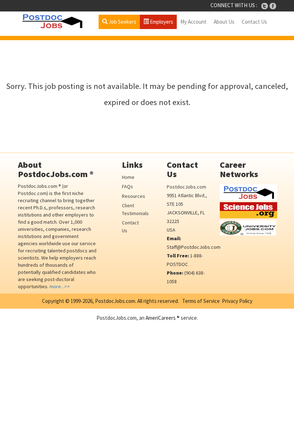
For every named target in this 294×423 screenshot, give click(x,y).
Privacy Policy (237, 301)
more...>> (59, 286)
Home (128, 177)
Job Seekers (122, 21)
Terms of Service (201, 301)
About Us (224, 21)
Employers (161, 21)
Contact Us (254, 21)
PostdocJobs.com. (115, 301)
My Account (193, 21)
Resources (133, 196)
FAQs (127, 186)
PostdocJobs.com (186, 187)
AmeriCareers (161, 317)
